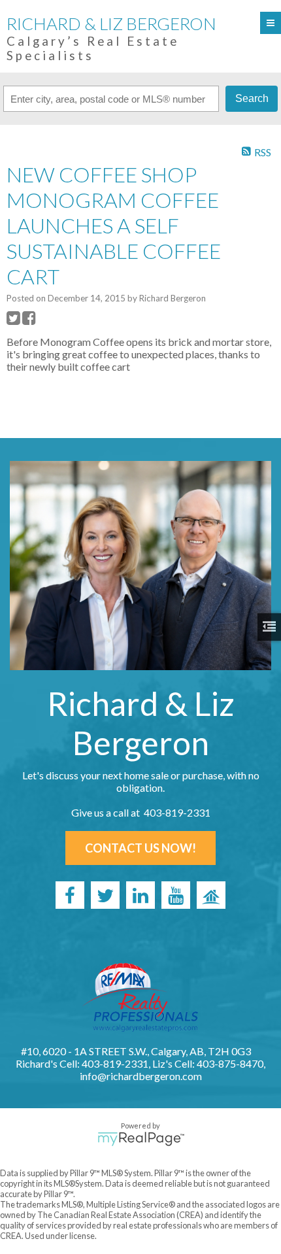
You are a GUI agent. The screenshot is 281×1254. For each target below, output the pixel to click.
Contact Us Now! (140, 848)
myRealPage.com (141, 1139)
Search (252, 98)
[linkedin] (140, 895)
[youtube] (175, 895)
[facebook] (70, 895)
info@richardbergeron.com (141, 1076)
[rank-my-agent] (211, 895)
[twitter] (105, 895)
